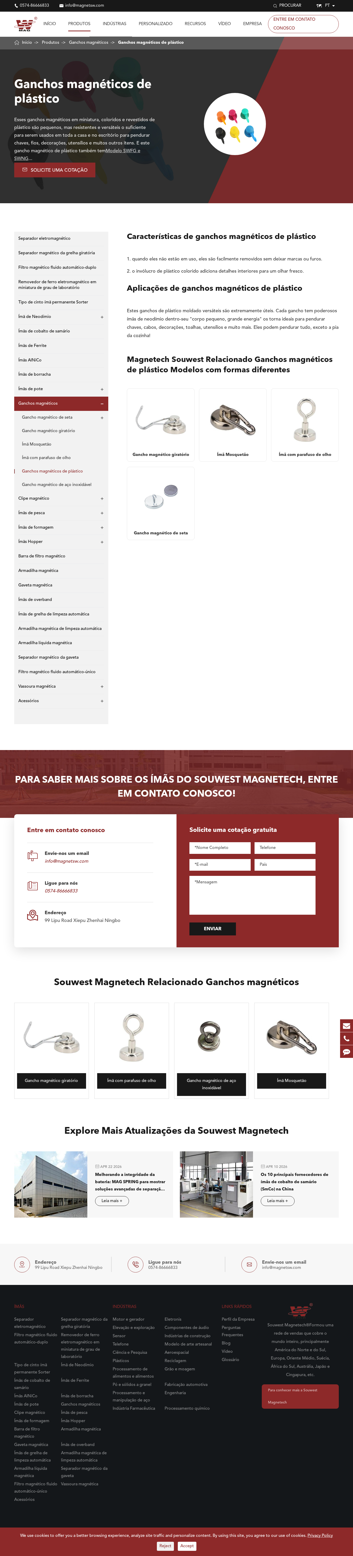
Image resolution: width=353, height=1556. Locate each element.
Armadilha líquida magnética (45, 643)
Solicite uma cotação (55, 170)
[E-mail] (346, 1025)
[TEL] (346, 1038)
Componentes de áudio (187, 1328)
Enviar (212, 929)
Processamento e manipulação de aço (131, 1396)
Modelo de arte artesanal (188, 1344)
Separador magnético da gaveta (48, 658)
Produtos (79, 24)
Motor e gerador (128, 1320)
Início (49, 24)
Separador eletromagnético (44, 239)
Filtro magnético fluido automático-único (57, 672)
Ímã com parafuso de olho (46, 458)
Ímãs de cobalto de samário (44, 331)
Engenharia (175, 1393)
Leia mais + (112, 1201)
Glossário (230, 1360)
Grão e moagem (180, 1369)
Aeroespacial (177, 1353)
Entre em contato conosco (294, 24)
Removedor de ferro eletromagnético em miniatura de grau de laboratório (57, 285)
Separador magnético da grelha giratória (56, 253)
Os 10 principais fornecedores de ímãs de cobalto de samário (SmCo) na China (294, 1182)
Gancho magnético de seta (47, 418)
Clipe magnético (33, 499)
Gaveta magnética (35, 585)
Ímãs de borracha (34, 375)
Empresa (252, 24)
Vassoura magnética (37, 687)
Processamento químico (187, 1409)
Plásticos (121, 1361)
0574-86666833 (34, 6)
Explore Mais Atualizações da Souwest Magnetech (176, 1131)
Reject (165, 1546)
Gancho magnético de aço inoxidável (56, 485)
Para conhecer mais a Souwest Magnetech (292, 1396)
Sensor (119, 1336)
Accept (187, 1546)
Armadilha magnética (38, 571)
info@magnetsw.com (84, 6)
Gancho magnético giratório (48, 431)
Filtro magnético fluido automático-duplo (57, 268)
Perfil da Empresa (238, 1320)
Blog (226, 1343)
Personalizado (155, 24)
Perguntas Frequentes (232, 1331)
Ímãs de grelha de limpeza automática (53, 614)
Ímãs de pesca (31, 513)
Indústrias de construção (188, 1336)
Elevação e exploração (134, 1328)
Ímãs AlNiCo (30, 360)
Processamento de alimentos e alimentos (133, 1373)
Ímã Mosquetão (36, 444)
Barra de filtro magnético (41, 556)
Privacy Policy (320, 1536)
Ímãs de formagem (35, 528)
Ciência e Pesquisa (130, 1353)
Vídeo (224, 24)
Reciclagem (175, 1361)
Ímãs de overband (35, 600)
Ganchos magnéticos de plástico (151, 43)
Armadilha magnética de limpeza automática (60, 629)
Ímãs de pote (30, 389)
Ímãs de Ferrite (32, 346)
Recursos (195, 24)
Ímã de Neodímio (34, 317)
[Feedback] (346, 1051)
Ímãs (19, 1307)
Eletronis (173, 1320)
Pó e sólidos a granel (132, 1385)
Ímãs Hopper (30, 542)
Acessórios (28, 701)
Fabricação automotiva (186, 1385)
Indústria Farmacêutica (134, 1409)
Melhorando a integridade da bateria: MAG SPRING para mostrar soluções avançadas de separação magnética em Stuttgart (130, 1183)
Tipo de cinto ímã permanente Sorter (53, 302)
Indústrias (114, 24)
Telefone (121, 1344)
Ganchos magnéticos (88, 43)
